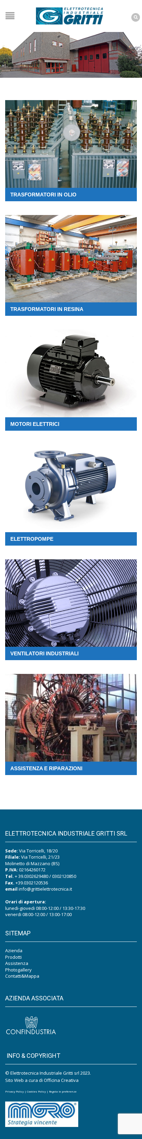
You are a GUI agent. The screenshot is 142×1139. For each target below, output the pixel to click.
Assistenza (16, 963)
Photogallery (18, 970)
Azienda (13, 950)
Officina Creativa (61, 1080)
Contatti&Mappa (22, 976)
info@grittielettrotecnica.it (45, 889)
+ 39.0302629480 (31, 876)
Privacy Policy (14, 1091)
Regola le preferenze (63, 1091)
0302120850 (64, 876)
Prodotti (13, 957)
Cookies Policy (36, 1091)
